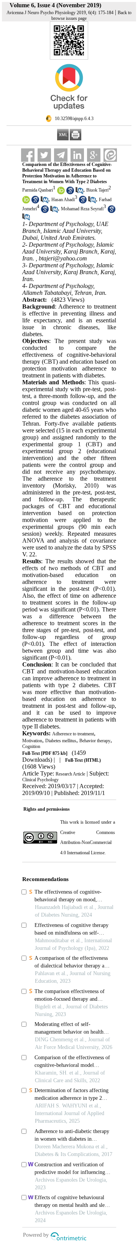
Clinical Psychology (40, 779)
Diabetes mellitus (60, 740)
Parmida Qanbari (37, 190)
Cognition (31, 746)
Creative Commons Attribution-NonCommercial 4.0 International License (87, 842)
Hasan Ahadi (63, 199)
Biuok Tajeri (97, 190)
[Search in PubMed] (79, 192)
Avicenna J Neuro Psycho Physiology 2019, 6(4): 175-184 (60, 12)
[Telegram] (60, 155)
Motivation (32, 740)
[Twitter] (44, 155)
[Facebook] (27, 155)
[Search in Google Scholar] (70, 192)
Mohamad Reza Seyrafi (82, 209)
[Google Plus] (93, 155)
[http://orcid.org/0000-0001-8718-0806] (61, 192)
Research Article (70, 774)
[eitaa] (110, 155)
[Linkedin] (77, 155)
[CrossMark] (69, 113)
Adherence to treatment (73, 733)
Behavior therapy (94, 740)
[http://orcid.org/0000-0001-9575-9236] (26, 202)
